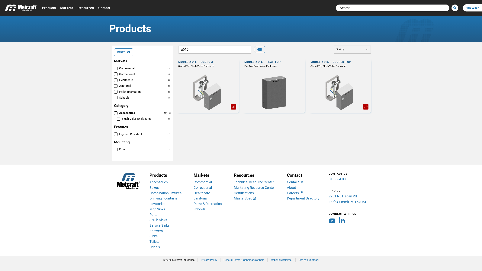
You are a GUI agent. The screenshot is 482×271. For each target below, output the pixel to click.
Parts (153, 215)
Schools (199, 209)
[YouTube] (332, 221)
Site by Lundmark (309, 260)
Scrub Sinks (158, 220)
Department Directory (303, 198)
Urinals (154, 247)
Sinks (153, 236)
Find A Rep (472, 7)
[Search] (454, 8)
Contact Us (295, 182)
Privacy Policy (209, 260)
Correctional (203, 188)
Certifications (244, 193)
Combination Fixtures (165, 193)
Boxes (154, 188)
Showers (156, 231)
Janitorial (200, 198)
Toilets (154, 242)
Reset (121, 52)
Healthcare (202, 193)
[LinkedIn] (342, 221)
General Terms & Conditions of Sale (243, 260)
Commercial (203, 182)
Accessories (158, 182)
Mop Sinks (157, 209)
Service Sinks (159, 225)
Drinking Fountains (163, 198)
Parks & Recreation (208, 204)
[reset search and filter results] (259, 49)
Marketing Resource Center (254, 188)
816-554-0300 (339, 179)
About (291, 188)
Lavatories (157, 204)
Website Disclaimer (281, 260)
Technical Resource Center (254, 182)
